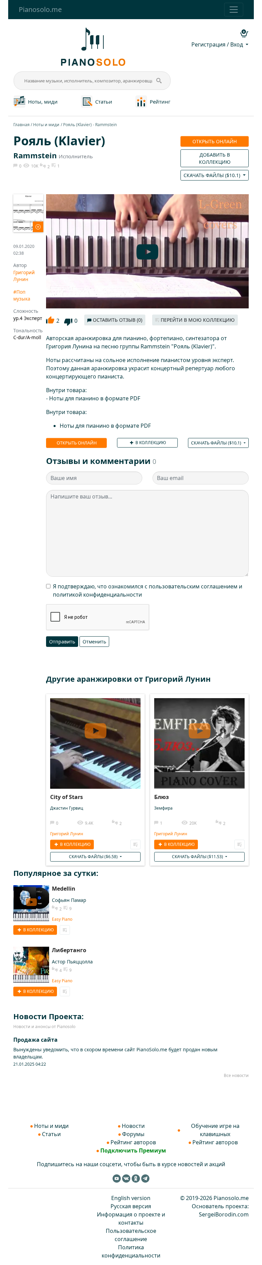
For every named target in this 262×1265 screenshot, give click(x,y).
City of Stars (66, 797)
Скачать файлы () (213, 175)
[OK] (136, 1178)
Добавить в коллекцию (215, 158)
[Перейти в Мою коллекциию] (135, 844)
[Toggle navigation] (233, 9)
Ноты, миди (43, 101)
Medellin (63, 888)
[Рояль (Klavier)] (28, 212)
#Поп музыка (21, 295)
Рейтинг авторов (133, 1142)
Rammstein (35, 155)
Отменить (94, 641)
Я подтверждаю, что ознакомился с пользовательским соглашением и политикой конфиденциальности (147, 590)
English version (130, 1198)
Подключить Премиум (133, 1150)
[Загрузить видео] (95, 731)
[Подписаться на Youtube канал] (117, 1178)
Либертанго (69, 950)
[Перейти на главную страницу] (92, 46)
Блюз (161, 797)
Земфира (163, 808)
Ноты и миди (46, 125)
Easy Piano (62, 919)
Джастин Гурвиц (66, 808)
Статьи (103, 101)
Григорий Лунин (24, 275)
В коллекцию (150, 442)
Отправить (62, 641)
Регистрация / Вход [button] (217, 44)
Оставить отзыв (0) (116, 320)
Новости (133, 1126)
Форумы (133, 1134)
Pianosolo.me (40, 9)
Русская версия (131, 1206)
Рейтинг (160, 101)
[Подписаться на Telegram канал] (145, 1178)
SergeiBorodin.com (224, 1214)
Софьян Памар (69, 900)
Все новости (236, 1075)
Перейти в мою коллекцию (197, 320)
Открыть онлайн (214, 141)
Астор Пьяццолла (72, 961)
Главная (21, 125)
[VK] (126, 1178)
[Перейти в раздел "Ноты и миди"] (19, 100)
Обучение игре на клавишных (215, 1130)
